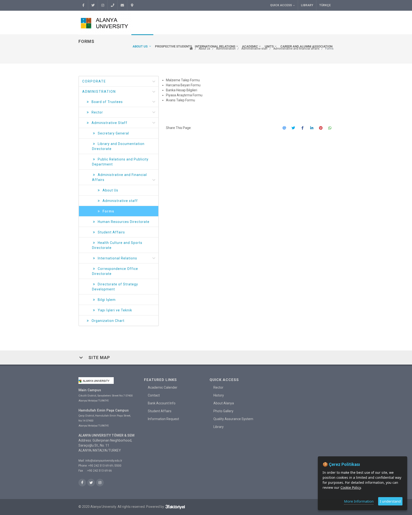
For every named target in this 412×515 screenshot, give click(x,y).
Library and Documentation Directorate (118, 146)
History (218, 395)
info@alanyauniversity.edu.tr (103, 460)
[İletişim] (132, 5)
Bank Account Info (161, 403)
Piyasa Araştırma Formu (184, 95)
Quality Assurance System (233, 419)
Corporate (94, 81)
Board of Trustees (107, 102)
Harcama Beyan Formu (183, 85)
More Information (359, 501)
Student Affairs (111, 232)
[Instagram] (103, 5)
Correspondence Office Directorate (115, 271)
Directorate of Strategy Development (115, 286)
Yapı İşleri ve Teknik (115, 310)
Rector (97, 112)
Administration (99, 91)
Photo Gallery (223, 411)
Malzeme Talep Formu (183, 80)
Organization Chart (108, 321)
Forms (108, 211)
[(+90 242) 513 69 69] (112, 5)
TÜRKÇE (325, 5)
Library (307, 5)
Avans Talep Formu (180, 100)
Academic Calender (162, 387)
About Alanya (223, 403)
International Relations (117, 258)
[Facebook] (83, 5)
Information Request (163, 419)
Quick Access (281, 5)
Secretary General (113, 133)
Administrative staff (120, 201)
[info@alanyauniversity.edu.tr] (122, 5)
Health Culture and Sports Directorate (117, 245)
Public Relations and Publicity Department (120, 161)
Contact (154, 395)
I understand (390, 501)
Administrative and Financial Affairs (119, 177)
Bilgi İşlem (107, 300)
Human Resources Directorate (123, 222)
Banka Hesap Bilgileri (181, 90)
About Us (110, 190)
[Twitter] (93, 5)
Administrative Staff (109, 123)
